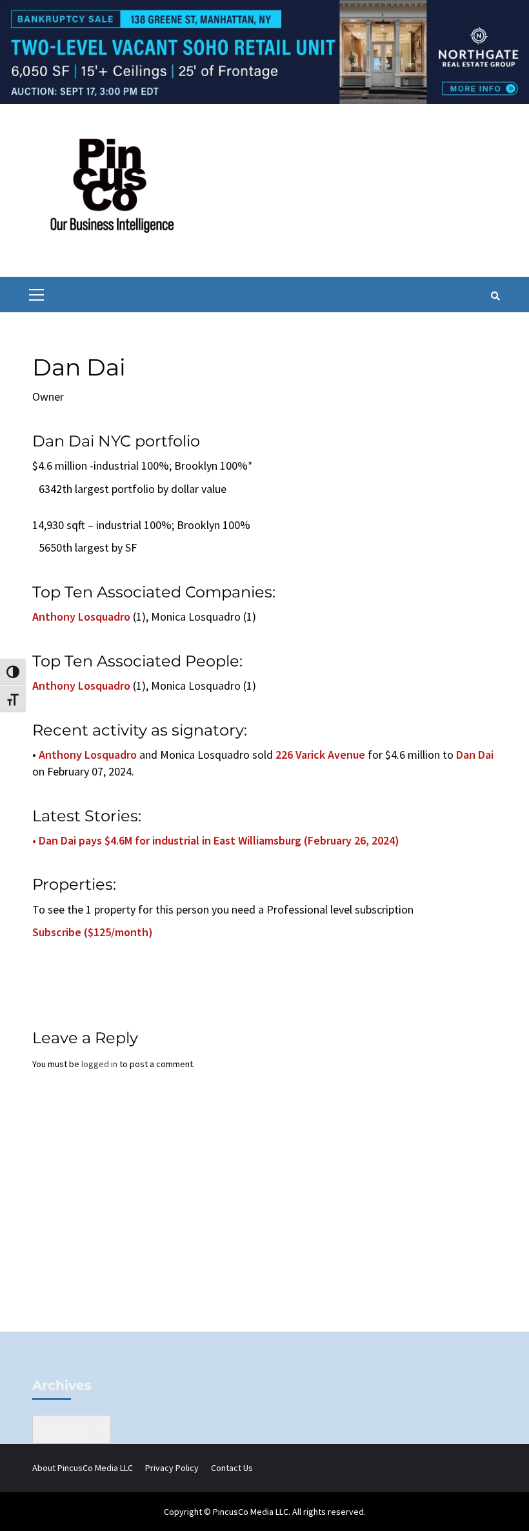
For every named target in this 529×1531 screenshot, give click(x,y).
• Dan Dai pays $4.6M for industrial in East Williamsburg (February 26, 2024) (215, 840)
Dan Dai (475, 754)
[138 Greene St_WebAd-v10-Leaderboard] (264, 51)
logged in (99, 1064)
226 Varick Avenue (320, 754)
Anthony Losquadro (81, 616)
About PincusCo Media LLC (82, 1468)
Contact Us (232, 1468)
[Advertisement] (264, 1222)
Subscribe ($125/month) (92, 932)
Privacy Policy (172, 1468)
